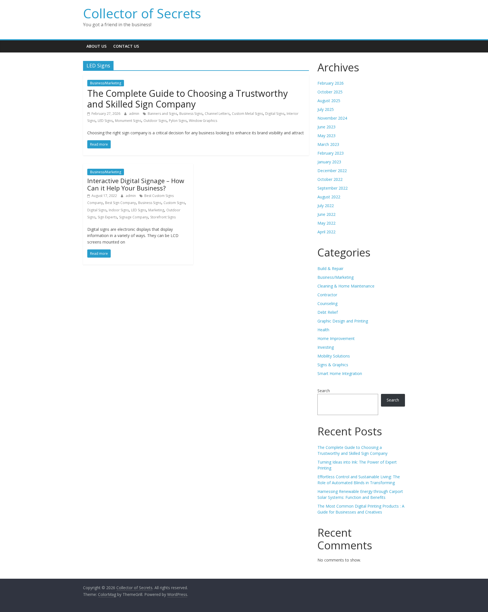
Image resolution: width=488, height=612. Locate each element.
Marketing (156, 210)
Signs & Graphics (332, 364)
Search (323, 390)
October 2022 (330, 179)
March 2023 (328, 144)
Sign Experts (107, 217)
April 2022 (326, 231)
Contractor (327, 294)
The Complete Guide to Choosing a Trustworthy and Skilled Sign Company (187, 98)
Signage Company (133, 217)
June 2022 (326, 214)
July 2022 (325, 205)
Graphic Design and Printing (342, 321)
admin (134, 113)
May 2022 (326, 223)
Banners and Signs (162, 113)
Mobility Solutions (333, 356)
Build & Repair (330, 268)
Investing (325, 347)
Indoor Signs (119, 210)
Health (323, 329)
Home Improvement (336, 338)
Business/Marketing (105, 83)
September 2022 (332, 188)
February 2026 (330, 83)
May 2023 (326, 135)
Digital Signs (274, 113)
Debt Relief (327, 312)
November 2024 (332, 118)
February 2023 (330, 153)
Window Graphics (203, 120)
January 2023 (329, 161)
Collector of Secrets (142, 13)
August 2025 (328, 100)
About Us (96, 46)
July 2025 (325, 109)
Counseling (327, 303)
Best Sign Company (120, 202)
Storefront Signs (163, 217)
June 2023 (326, 127)
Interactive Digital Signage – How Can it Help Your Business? (135, 184)
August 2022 (328, 196)
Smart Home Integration (339, 373)
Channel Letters (217, 113)
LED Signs (105, 120)
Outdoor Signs (155, 120)
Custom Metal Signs (247, 113)
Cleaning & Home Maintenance (345, 286)
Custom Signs (174, 202)
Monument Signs (128, 120)
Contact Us (126, 46)
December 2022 (332, 170)
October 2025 (330, 92)
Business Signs (190, 113)
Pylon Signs (178, 120)
